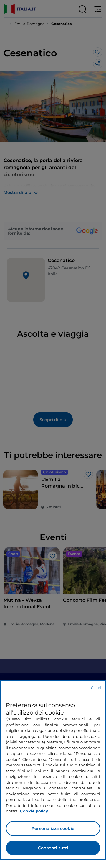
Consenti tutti (53, 848)
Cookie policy (34, 811)
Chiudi (96, 688)
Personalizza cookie (53, 828)
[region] (53, 770)
